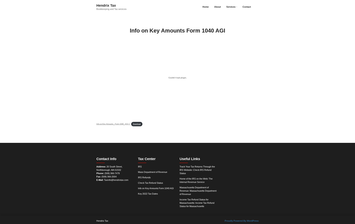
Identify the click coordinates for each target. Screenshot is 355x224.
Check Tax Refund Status (150, 183)
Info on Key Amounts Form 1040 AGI (156, 188)
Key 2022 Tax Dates (148, 194)
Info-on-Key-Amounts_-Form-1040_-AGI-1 (113, 124)
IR (139, 166)
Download (137, 124)
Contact (247, 7)
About (217, 7)
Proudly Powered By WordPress (242, 221)
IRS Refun (143, 177)
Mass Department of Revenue (152, 172)
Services (230, 7)
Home (205, 7)
